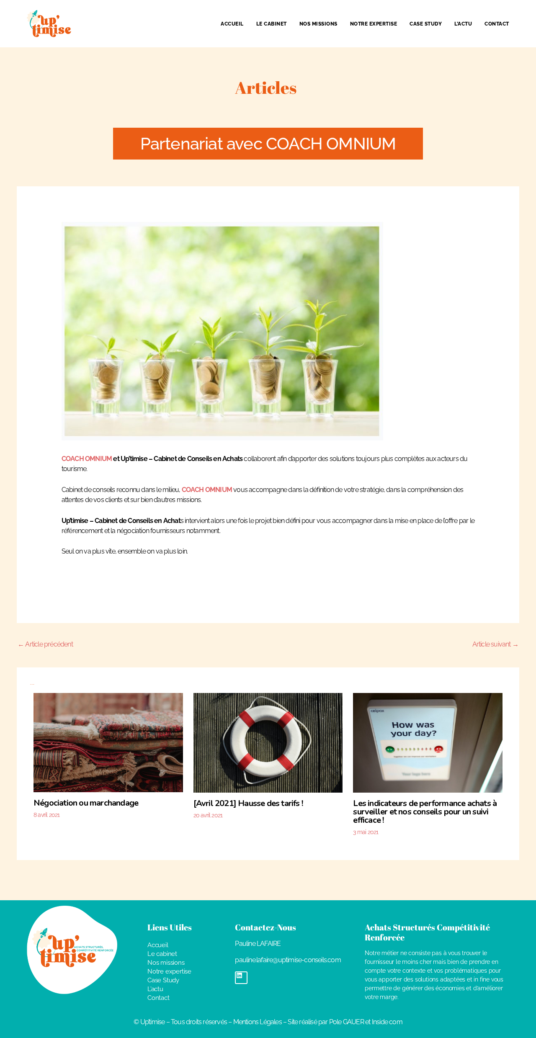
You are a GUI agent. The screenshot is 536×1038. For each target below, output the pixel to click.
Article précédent (45, 644)
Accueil (232, 24)
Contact (496, 24)
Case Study (426, 24)
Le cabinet (271, 24)
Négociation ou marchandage (86, 803)
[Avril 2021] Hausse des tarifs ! (248, 803)
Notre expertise (373, 24)
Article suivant (495, 644)
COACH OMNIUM (87, 459)
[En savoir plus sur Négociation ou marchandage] (108, 742)
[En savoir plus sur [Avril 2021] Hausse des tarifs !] (268, 742)
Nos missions (318, 24)
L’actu (463, 24)
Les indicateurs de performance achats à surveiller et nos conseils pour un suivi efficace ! (425, 812)
